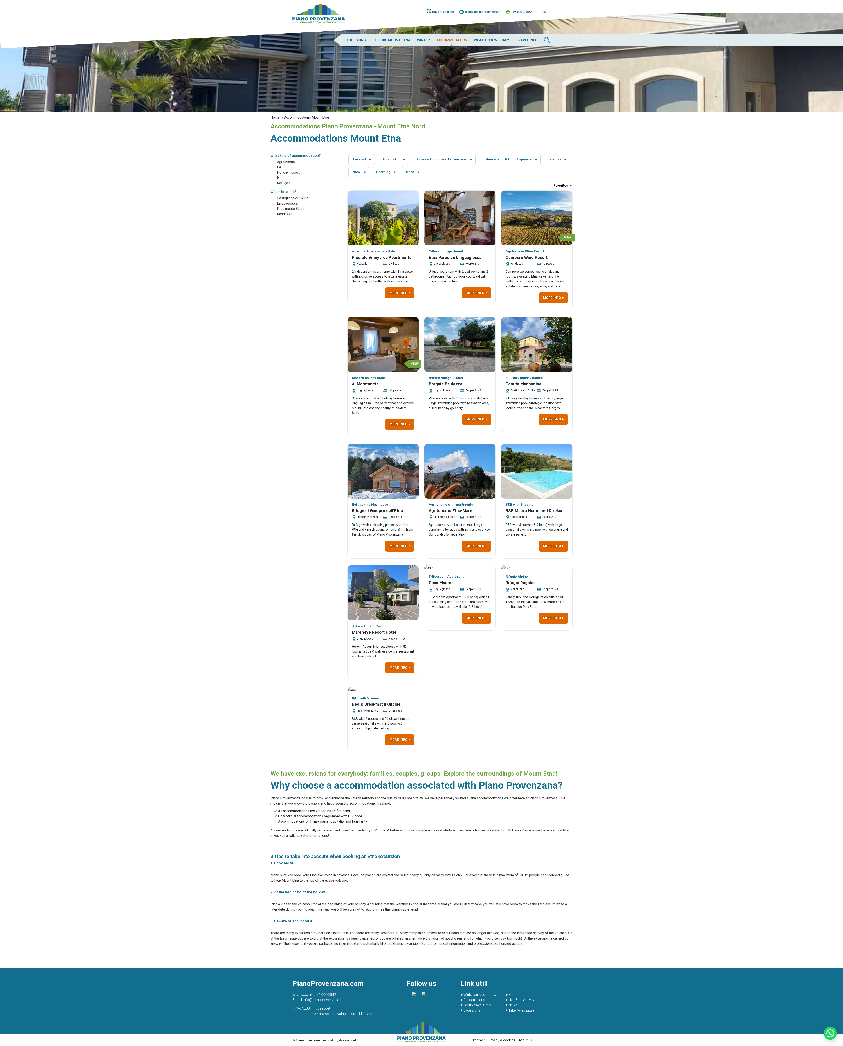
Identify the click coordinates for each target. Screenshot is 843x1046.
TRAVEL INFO (526, 40)
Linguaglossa (287, 203)
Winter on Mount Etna (478, 994)
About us (525, 1040)
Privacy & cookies (502, 1040)
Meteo (512, 994)
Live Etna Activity (520, 1000)
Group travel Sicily (476, 1005)
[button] (830, 1033)
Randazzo (284, 214)
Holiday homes (288, 172)
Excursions (470, 1010)
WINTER (423, 40)
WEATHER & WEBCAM (492, 40)
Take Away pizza (520, 1010)
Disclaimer (477, 1040)
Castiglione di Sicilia (292, 198)
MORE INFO (398, 293)
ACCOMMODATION (451, 40)
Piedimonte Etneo (290, 209)
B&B (280, 167)
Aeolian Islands (474, 1000)
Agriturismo (286, 162)
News (511, 1005)
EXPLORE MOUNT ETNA (391, 40)
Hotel (281, 178)
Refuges (283, 183)
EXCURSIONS (355, 40)
